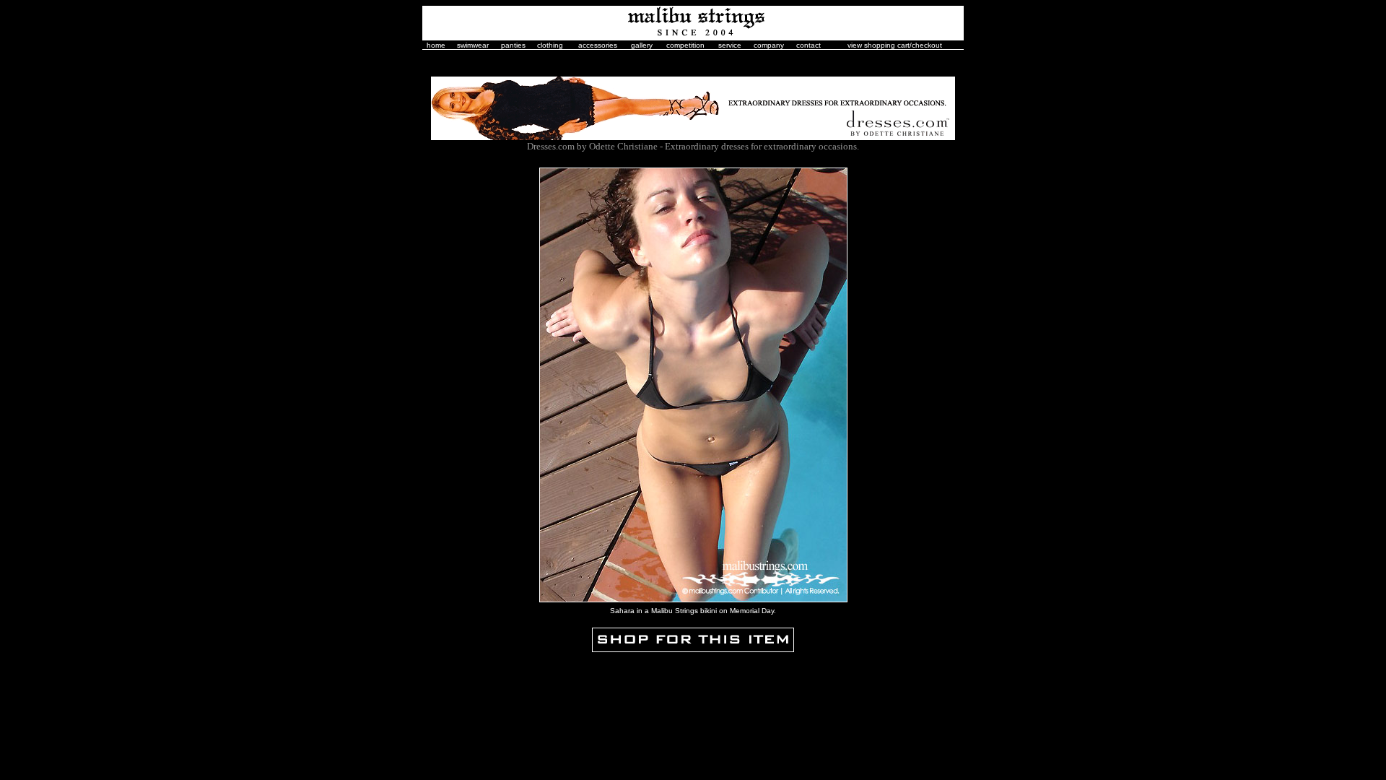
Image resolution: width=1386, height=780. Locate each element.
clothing (550, 45)
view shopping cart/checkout (894, 45)
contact (808, 45)
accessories (597, 45)
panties (513, 45)
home (436, 45)
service (729, 45)
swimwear (473, 45)
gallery (642, 45)
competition (685, 45)
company (769, 45)
